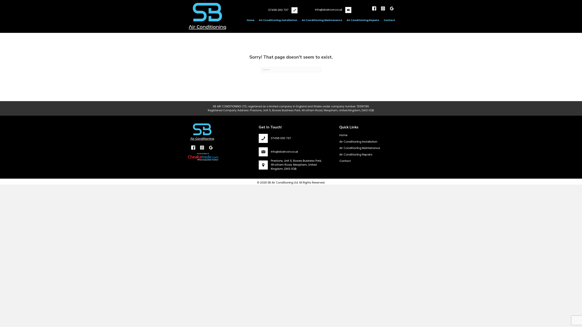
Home (343, 135)
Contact (345, 161)
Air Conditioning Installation (358, 142)
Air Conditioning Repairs (356, 154)
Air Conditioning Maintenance (359, 148)
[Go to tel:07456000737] (268, 9)
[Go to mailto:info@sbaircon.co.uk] (327, 9)
